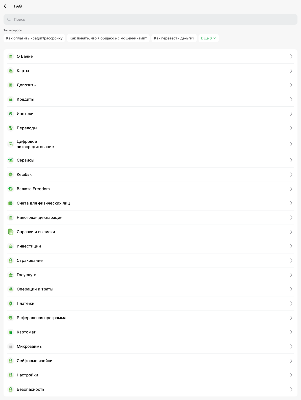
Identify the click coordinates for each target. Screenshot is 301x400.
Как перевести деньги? (174, 38)
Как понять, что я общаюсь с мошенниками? (108, 38)
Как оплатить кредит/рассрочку (34, 38)
